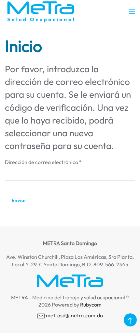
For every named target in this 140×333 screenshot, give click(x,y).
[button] (132, 11)
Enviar (19, 200)
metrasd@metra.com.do (74, 315)
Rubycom (91, 304)
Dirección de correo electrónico (43, 162)
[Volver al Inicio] (41, 11)
